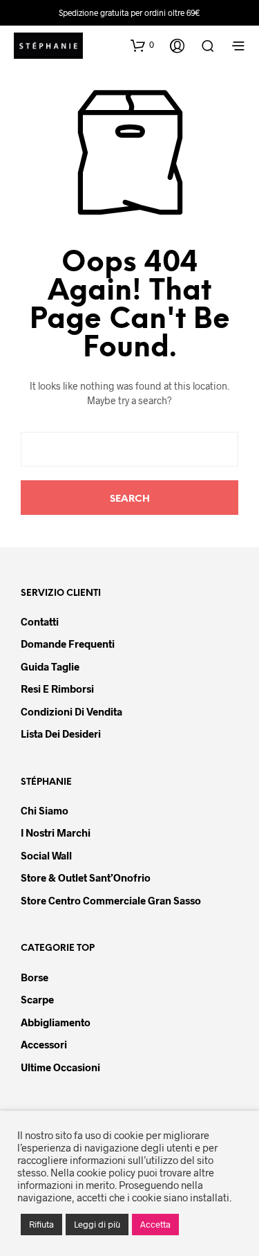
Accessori (44, 1044)
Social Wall (46, 855)
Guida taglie (50, 666)
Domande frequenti (68, 643)
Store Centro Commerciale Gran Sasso (111, 900)
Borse (34, 977)
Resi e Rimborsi (57, 688)
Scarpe (37, 999)
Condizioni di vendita (71, 711)
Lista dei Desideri (61, 733)
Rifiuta (41, 1224)
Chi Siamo (44, 810)
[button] (142, 45)
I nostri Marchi (55, 832)
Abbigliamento (55, 1022)
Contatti (40, 621)
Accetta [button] (155, 1224)
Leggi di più (97, 1224)
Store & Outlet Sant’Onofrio (86, 877)
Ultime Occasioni (60, 1067)
